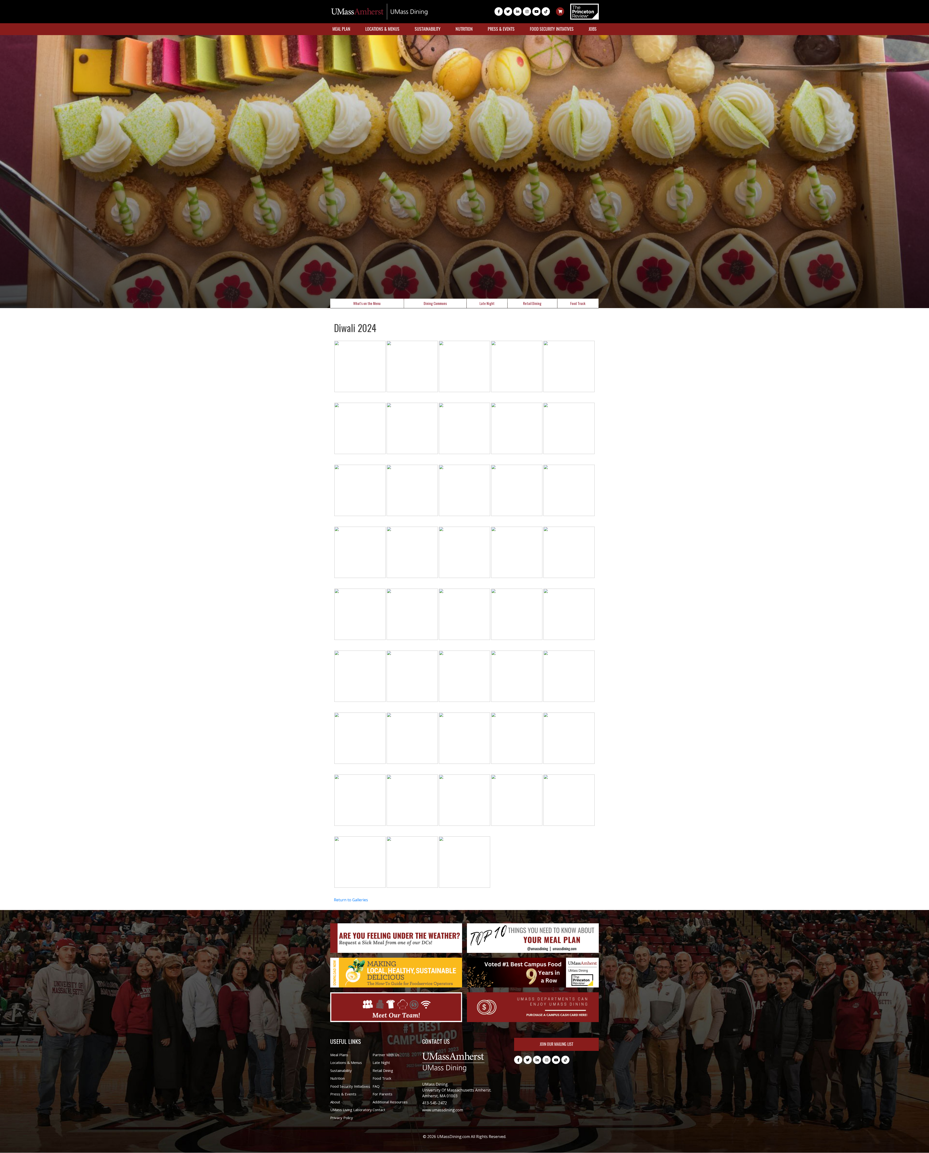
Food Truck (577, 303)
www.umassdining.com (442, 1110)
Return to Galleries (351, 900)
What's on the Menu (367, 303)
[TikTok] (546, 11)
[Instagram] (527, 11)
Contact (379, 1109)
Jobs (593, 29)
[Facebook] (498, 11)
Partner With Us (386, 1054)
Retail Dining (532, 303)
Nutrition (464, 29)
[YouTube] (536, 11)
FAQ (376, 1086)
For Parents (382, 1094)
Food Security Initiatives (552, 29)
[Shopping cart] (560, 11)
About (335, 1102)
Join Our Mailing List (556, 1044)
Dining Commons (435, 303)
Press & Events (501, 29)
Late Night (486, 303)
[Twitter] (508, 11)
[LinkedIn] (517, 11)
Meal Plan (341, 29)
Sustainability (428, 29)
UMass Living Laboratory (351, 1109)
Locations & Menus (382, 29)
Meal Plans (339, 1054)
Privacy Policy (341, 1117)
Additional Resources (390, 1102)
